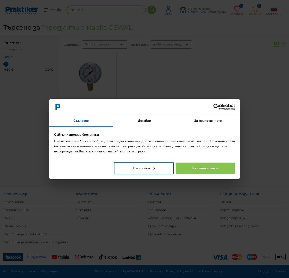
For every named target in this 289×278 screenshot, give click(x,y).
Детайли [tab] (144, 120)
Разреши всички (205, 168)
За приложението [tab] (208, 120)
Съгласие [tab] (81, 120)
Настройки (141, 168)
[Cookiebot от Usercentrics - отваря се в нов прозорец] (216, 107)
